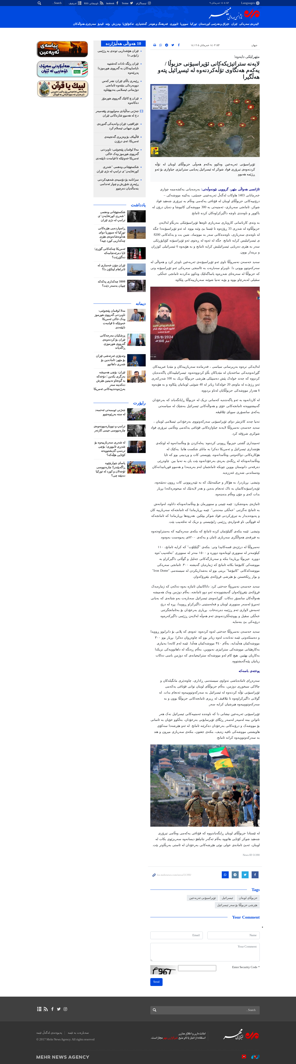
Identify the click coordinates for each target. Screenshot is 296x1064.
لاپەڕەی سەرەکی (249, 23)
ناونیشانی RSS (91, 3)
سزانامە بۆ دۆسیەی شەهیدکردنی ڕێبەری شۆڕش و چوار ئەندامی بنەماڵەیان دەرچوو (118, 184)
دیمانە (141, 303)
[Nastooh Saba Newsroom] (253, 1057)
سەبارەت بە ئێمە (78, 1032)
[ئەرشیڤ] (39, 1009)
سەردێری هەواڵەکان (84, 23)
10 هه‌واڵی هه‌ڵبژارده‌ (123, 43)
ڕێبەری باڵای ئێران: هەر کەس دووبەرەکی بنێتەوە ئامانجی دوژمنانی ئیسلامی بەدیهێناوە (120, 85)
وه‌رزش (116, 23)
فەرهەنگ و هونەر (158, 23)
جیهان (254, 45)
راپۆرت (139, 403)
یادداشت (138, 205)
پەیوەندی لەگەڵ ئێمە (49, 1032)
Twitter (125, 3)
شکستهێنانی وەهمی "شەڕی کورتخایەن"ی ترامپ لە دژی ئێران (111, 216)
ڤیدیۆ (101, 23)
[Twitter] (59, 1009)
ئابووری (174, 23)
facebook (110, 3)
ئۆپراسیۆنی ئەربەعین (202, 898)
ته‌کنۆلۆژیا (128, 23)
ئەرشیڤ (73, 3)
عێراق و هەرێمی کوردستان (214, 23)
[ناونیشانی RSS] (46, 1009)
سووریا (184, 23)
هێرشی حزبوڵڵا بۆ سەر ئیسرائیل (237, 905)
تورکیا (193, 23)
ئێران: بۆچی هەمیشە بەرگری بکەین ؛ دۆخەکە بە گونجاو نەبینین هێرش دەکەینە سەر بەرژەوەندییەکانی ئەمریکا (109, 381)
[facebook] (52, 1009)
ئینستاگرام (141, 3)
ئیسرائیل (227, 898)
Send (156, 981)
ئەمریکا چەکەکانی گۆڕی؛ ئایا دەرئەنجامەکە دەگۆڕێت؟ (109, 253)
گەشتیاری (141, 23)
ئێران (234, 23)
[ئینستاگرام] (65, 1009)
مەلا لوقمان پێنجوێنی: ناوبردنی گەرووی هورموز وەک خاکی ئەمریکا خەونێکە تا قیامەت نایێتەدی (117, 154)
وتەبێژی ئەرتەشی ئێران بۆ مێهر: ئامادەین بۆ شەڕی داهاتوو (110, 360)
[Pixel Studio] (241, 1057)
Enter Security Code (246, 967)
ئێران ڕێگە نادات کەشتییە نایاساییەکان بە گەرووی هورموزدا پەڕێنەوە (118, 68)
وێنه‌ (107, 23)
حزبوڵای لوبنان (248, 898)
